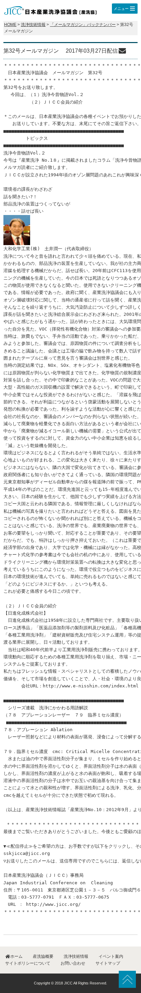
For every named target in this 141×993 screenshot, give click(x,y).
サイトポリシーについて (27, 963)
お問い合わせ (73, 963)
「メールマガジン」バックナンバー (83, 24)
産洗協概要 (43, 956)
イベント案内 (111, 956)
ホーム (16, 956)
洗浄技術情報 (33, 24)
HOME (10, 24)
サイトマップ (107, 963)
